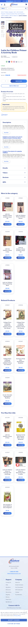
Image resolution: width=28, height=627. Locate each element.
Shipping (8, 594)
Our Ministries (18, 594)
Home (2, 12)
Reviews (5, 177)
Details (5, 168)
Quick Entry (8, 592)
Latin (15, 12)
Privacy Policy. (17, 615)
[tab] (14, 122)
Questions (8, 587)
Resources (8, 590)
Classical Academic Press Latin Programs (15, 14)
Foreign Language (9, 12)
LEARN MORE (25, 1)
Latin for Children (5, 15)
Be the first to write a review (8, 69)
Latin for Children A (13, 15)
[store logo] (14, 4)
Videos (5, 173)
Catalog (17, 592)
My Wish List (9, 602)
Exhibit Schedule (19, 585)
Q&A (4, 182)
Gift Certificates (19, 590)
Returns (7, 597)
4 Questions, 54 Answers (7, 68)
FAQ (7, 585)
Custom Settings (14, 624)
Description (7, 122)
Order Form (8, 599)
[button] (3, 27)
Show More (6, 132)
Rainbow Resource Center (14, 561)
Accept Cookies (14, 620)
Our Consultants (19, 587)
